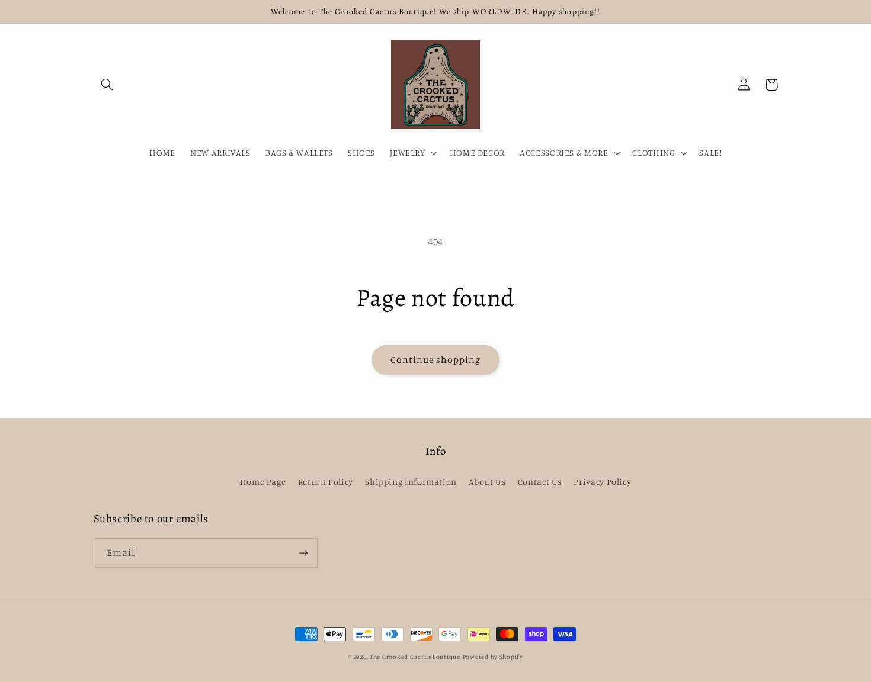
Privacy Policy (602, 482)
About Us (487, 482)
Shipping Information (411, 482)
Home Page (263, 482)
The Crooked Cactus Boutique (415, 656)
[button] (107, 84)
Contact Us (540, 482)
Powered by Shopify (493, 656)
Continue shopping (435, 359)
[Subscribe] (302, 552)
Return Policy (325, 482)
